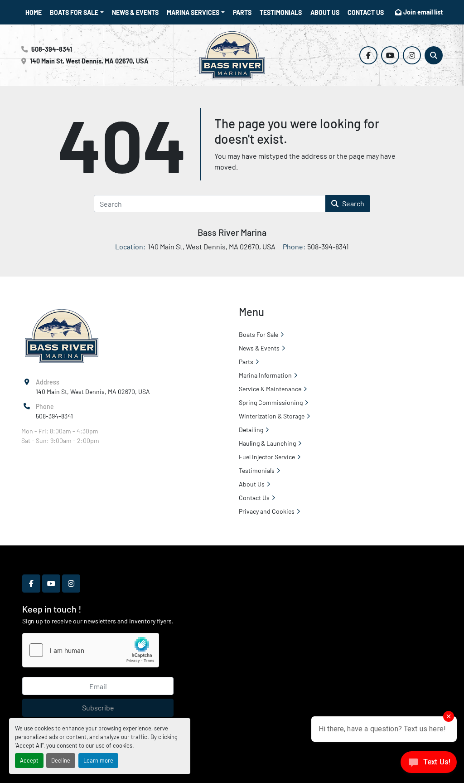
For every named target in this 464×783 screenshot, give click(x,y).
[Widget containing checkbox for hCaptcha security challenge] (90, 650)
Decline (60, 760)
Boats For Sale (74, 12)
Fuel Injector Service (267, 457)
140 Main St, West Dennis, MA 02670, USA (89, 61)
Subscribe (98, 707)
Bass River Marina (232, 232)
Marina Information (265, 375)
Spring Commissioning (271, 402)
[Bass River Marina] (61, 335)
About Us (324, 12)
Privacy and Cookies (267, 511)
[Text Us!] (428, 764)
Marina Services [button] (193, 12)
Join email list (423, 12)
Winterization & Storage (271, 416)
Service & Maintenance (270, 389)
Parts (242, 12)
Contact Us (366, 12)
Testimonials (281, 12)
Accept (29, 760)
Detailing (251, 429)
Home (33, 12)
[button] (77, 12)
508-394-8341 (51, 49)
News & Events (135, 12)
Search (353, 203)
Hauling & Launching (267, 443)
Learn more (98, 760)
